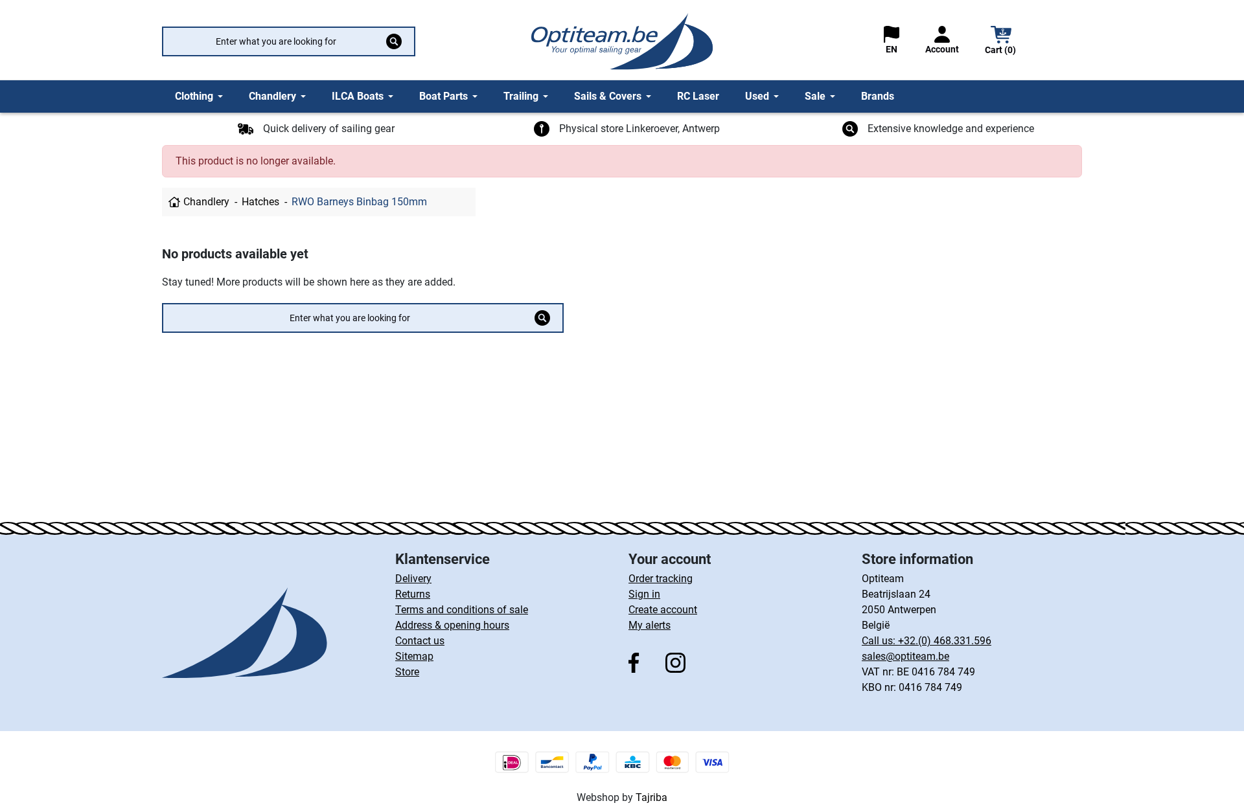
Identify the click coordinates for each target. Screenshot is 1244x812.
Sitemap (414, 656)
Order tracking (660, 578)
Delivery (413, 578)
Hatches (260, 202)
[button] (1001, 41)
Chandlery (206, 202)
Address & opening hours (452, 625)
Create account (662, 609)
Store (407, 672)
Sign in (644, 594)
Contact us (419, 641)
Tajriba (651, 797)
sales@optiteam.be (905, 656)
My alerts (649, 625)
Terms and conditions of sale (461, 609)
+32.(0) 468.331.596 (944, 641)
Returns (412, 594)
